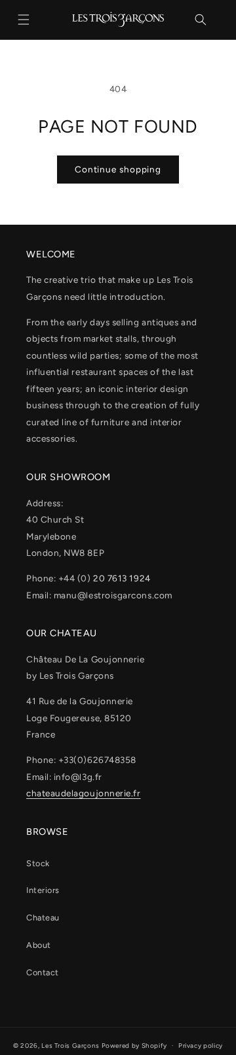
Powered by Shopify (134, 1045)
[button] (23, 20)
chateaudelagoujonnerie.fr (83, 793)
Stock (38, 863)
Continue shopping (118, 169)
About (38, 945)
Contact (42, 972)
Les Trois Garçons (70, 1045)
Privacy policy (200, 1045)
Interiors (43, 890)
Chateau (43, 917)
